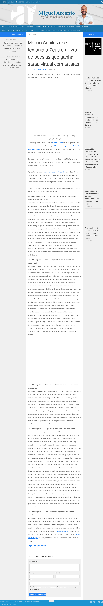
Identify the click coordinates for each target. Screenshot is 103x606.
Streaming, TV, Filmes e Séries (37, 30)
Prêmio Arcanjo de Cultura (12, 30)
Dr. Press (13, 604)
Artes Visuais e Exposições (13, 26)
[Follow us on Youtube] (13, 34)
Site (30, 580)
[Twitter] (20, 34)
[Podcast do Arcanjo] (22, 34)
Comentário (34, 562)
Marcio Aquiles (57, 143)
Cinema (38, 26)
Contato (11, 2)
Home (3, 2)
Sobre (38, 2)
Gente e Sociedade (66, 26)
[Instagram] (15, 34)
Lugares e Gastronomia (77, 30)
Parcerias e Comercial (25, 2)
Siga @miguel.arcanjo (38, 546)
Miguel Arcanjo (39, 70)
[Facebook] (18, 34)
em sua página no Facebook (54, 172)
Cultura (46, 26)
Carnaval (29, 26)
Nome (32, 573)
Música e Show (82, 26)
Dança (53, 26)
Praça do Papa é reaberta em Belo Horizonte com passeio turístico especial (91, 233)
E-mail (58, 573)
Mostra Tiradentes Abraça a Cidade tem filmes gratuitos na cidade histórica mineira (93, 83)
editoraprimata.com (62, 531)
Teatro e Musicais (59, 30)
